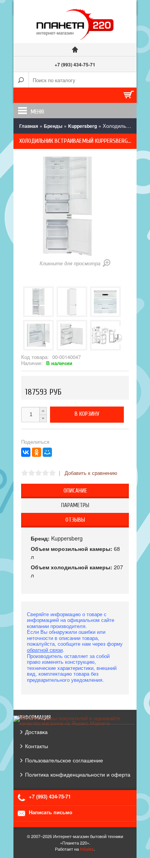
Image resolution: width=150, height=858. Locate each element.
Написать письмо (50, 812)
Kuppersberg (82, 125)
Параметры (75, 505)
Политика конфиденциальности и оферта (77, 774)
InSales (87, 849)
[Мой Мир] (47, 452)
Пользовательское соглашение (64, 760)
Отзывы (75, 520)
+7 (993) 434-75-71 (75, 64)
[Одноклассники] (36, 452)
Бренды (53, 125)
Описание (75, 491)
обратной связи (45, 649)
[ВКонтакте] (25, 452)
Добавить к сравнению (91, 472)
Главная (28, 125)
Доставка (36, 732)
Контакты (36, 746)
